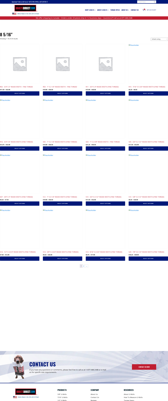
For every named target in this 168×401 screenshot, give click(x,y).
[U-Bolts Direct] (25, 10)
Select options (20, 93)
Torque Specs (115, 10)
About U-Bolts (102, 10)
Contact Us (135, 10)
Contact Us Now (144, 367)
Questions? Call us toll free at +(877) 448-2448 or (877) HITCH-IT (30, 2)
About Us (124, 10)
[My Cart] (143, 10)
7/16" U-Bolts (62, 397)
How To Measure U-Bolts (133, 397)
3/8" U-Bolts (62, 394)
